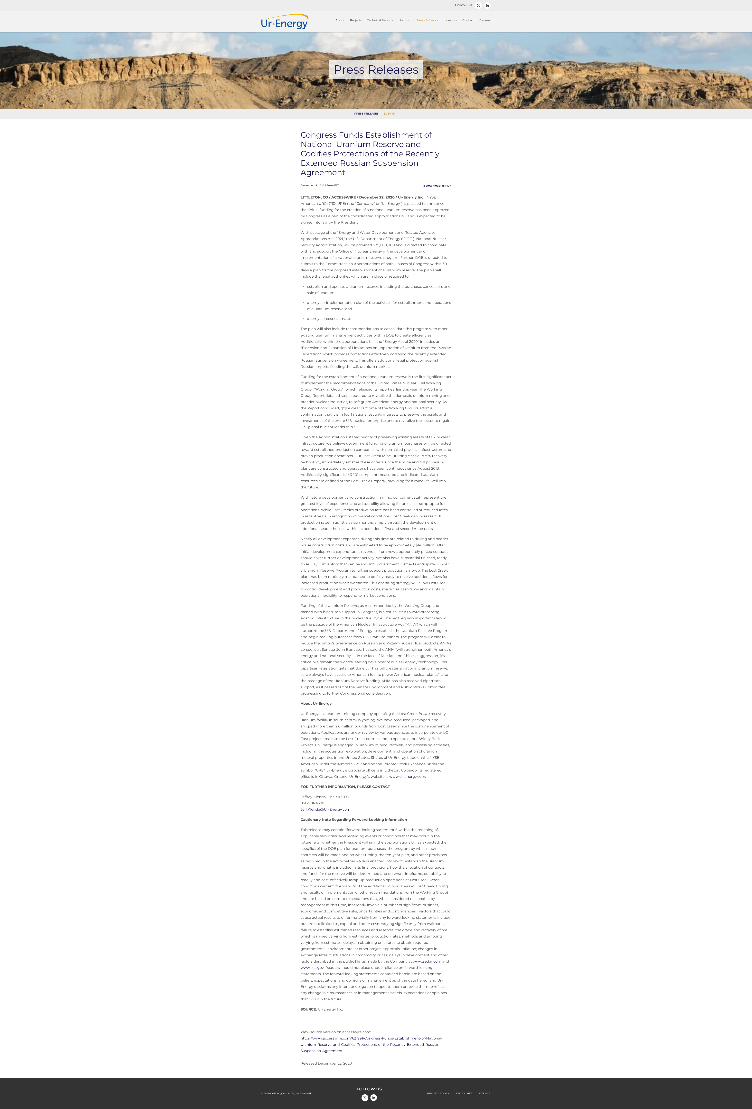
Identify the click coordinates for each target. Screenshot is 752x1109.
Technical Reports (380, 20)
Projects (356, 20)
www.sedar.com (427, 961)
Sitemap (485, 1093)
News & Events (427, 20)
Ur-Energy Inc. (278, 1093)
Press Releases (366, 113)
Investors (450, 20)
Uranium (405, 20)
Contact (468, 20)
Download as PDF (438, 185)
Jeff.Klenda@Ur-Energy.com (325, 809)
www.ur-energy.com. (407, 776)
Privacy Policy (438, 1093)
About (339, 20)
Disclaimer (464, 1093)
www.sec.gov (312, 968)
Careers (485, 20)
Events (389, 113)
